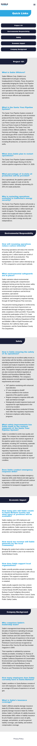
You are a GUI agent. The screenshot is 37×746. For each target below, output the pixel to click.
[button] (34, 4)
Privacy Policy (18, 739)
